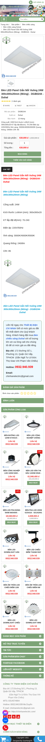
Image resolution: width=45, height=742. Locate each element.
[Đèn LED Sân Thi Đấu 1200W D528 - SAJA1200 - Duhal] (33, 459)
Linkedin (31, 106)
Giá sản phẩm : (10, 138)
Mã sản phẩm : (10, 112)
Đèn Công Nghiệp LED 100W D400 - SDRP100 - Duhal (11, 473)
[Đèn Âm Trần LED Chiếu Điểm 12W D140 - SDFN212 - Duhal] (11, 573)
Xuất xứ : (12, 115)
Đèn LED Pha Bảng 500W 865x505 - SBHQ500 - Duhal (11, 512)
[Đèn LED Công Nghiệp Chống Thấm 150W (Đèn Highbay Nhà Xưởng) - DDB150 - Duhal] (33, 424)
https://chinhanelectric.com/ (23, 712)
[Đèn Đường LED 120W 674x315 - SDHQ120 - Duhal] (11, 424)
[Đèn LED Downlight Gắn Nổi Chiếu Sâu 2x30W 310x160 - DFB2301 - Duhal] (11, 538)
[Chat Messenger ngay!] (5, 713)
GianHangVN (27, 741)
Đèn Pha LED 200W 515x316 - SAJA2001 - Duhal (33, 512)
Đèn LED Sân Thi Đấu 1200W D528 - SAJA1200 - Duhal (33, 473)
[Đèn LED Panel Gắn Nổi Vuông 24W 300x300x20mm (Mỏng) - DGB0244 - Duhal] (22, 57)
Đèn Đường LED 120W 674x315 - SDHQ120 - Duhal (12, 437)
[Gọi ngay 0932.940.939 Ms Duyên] (5, 728)
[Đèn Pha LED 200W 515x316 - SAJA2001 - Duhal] (33, 499)
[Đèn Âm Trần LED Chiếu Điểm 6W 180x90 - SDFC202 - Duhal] (33, 573)
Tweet (19, 106)
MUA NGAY (33, 483)
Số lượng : (8, 143)
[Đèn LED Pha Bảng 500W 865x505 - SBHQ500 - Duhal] (11, 499)
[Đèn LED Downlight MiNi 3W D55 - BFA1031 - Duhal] (33, 609)
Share (7, 106)
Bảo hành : (12, 119)
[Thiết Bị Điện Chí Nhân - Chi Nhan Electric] (22, 16)
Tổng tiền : (8, 147)
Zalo (5, 720)
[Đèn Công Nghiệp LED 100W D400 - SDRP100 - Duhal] (11, 459)
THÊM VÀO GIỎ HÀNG (22, 160)
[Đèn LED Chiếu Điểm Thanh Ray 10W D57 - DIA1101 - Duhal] (33, 538)
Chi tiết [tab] (6, 169)
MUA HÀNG (22, 154)
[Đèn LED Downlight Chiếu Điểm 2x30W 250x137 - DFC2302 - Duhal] (11, 609)
